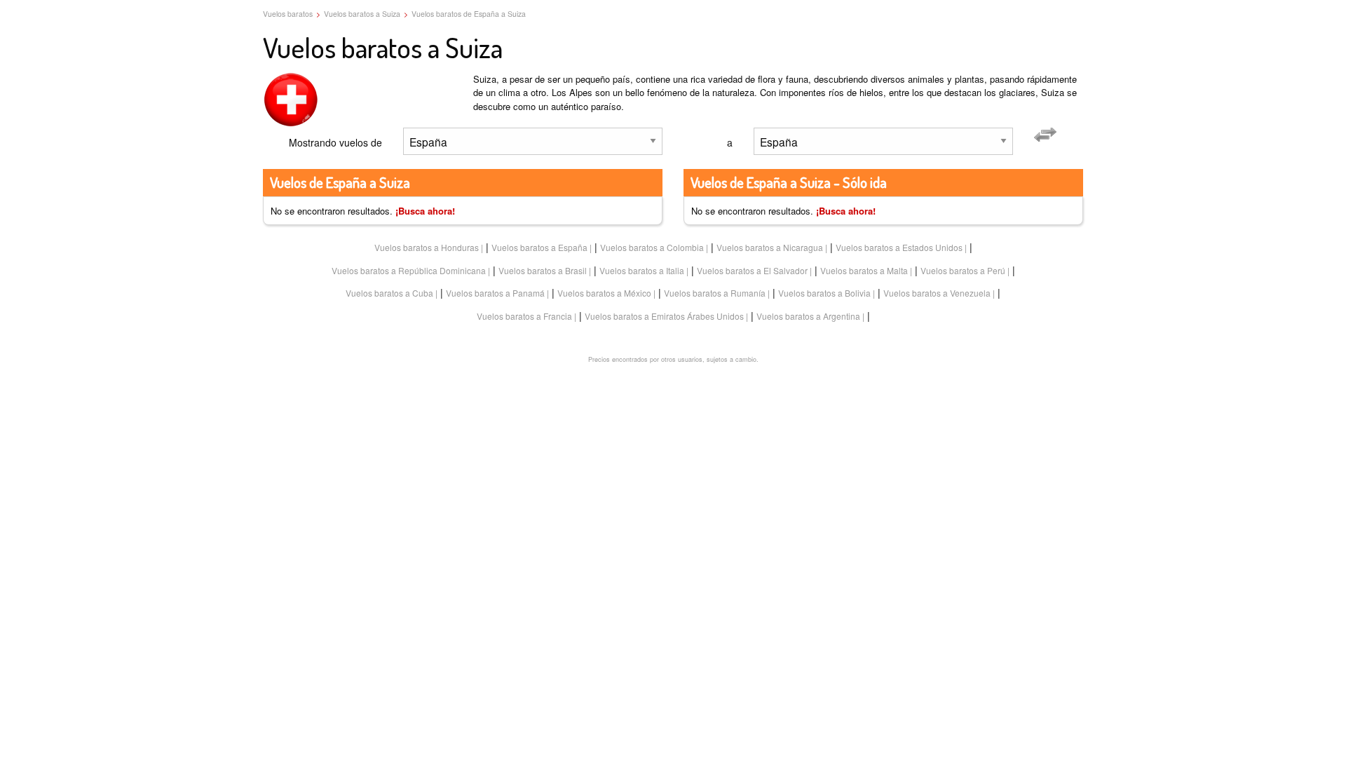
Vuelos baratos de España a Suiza (469, 13)
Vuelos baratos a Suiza (362, 13)
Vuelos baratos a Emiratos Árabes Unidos (664, 316)
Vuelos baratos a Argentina (808, 316)
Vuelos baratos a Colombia (652, 247)
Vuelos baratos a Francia (524, 316)
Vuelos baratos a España (539, 247)
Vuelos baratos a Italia (641, 270)
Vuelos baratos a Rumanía (715, 293)
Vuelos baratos (288, 13)
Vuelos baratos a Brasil (542, 270)
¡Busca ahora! (425, 210)
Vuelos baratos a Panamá (495, 293)
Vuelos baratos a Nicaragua (769, 247)
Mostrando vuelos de (335, 142)
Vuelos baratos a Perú (962, 270)
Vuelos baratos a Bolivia (824, 293)
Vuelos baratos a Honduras (426, 247)
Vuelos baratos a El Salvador (752, 270)
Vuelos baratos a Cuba (389, 293)
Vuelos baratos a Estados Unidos (899, 247)
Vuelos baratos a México (604, 293)
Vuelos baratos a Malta (864, 270)
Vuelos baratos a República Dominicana (409, 270)
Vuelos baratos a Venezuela (937, 293)
